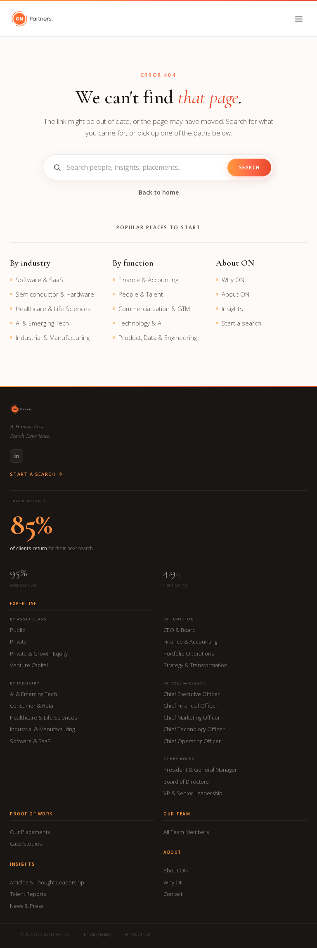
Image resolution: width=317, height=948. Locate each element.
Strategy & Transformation (195, 665)
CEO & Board (179, 630)
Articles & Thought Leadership (47, 882)
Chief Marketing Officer (191, 717)
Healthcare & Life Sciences (53, 308)
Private (18, 641)
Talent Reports (28, 894)
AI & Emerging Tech (42, 323)
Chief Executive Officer (191, 694)
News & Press (26, 906)
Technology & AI (140, 323)
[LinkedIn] (16, 456)
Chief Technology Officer (194, 729)
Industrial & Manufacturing (53, 337)
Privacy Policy (98, 934)
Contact (172, 894)
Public (17, 630)
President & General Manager (200, 769)
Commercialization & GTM (154, 308)
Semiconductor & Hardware (55, 294)
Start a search (241, 323)
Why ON (233, 280)
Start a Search (32, 474)
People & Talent (140, 294)
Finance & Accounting (148, 280)
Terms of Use (137, 934)
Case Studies (26, 843)
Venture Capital (29, 665)
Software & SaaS (39, 280)
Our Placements (30, 832)
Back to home (159, 192)
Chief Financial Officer (190, 705)
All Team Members (186, 832)
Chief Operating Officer (192, 741)
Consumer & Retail (33, 705)
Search (249, 167)
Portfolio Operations (188, 653)
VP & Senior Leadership (192, 793)
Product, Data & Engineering (157, 337)
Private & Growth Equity (39, 653)
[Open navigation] (299, 19)
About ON (235, 294)
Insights (232, 308)
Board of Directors (185, 781)
